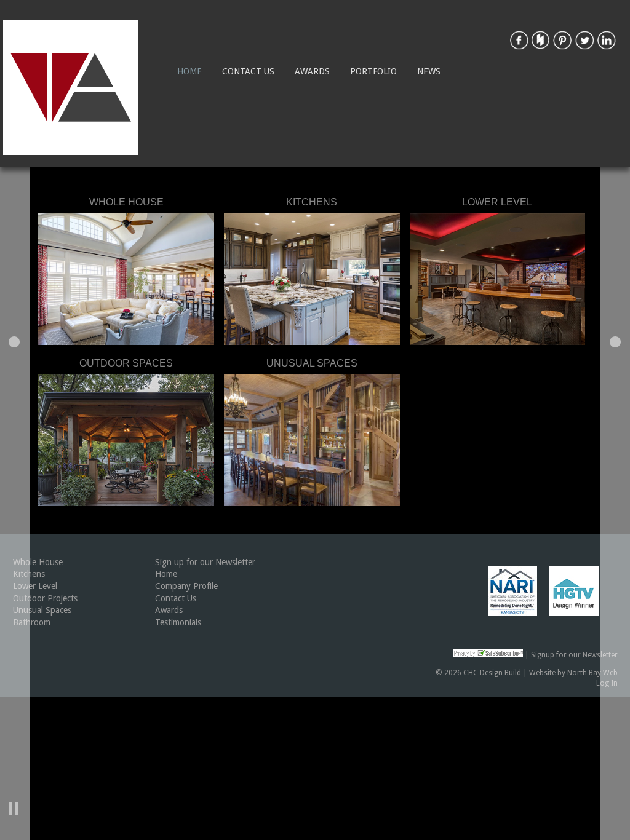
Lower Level (35, 586)
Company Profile (186, 586)
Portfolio (373, 71)
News (429, 71)
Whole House (38, 562)
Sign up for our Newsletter (205, 562)
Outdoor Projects (45, 598)
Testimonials (178, 622)
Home (189, 71)
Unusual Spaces (42, 610)
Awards (312, 71)
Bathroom (31, 622)
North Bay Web (592, 672)
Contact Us (248, 71)
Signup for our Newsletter (574, 655)
